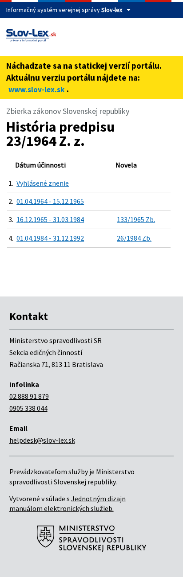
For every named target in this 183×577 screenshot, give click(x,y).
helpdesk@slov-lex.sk (42, 440)
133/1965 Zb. (136, 219)
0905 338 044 (28, 408)
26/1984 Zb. (134, 238)
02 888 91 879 (29, 396)
